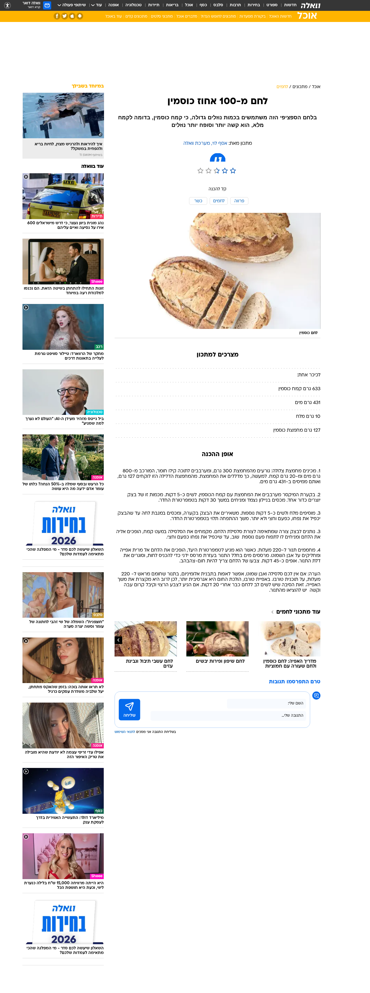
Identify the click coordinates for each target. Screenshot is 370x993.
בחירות (254, 5)
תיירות (154, 5)
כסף (203, 5)
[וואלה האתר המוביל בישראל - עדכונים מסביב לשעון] (310, 5)
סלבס (218, 5)
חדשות (290, 5)
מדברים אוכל (186, 16)
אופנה (113, 5)
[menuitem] (287, 5)
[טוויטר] (64, 16)
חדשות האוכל (280, 16)
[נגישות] (7, 5)
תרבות (235, 5)
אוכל (189, 5)
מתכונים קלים (136, 16)
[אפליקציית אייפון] (72, 16)
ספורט (272, 5)
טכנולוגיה (133, 5)
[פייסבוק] (57, 16)
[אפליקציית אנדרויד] (79, 16)
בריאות (172, 5)
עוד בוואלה (92, 166)
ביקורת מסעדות (252, 16)
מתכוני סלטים (162, 16)
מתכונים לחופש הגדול (218, 16)
